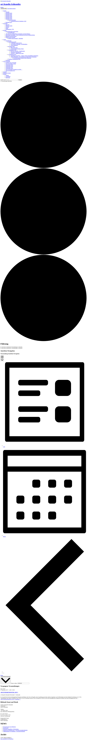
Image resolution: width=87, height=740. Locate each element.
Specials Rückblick (12, 20)
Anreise (7, 75)
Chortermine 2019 (9, 64)
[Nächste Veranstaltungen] (3, 673)
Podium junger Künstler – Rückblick (15, 38)
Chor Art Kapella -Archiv (11, 63)
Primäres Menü (4, 8)
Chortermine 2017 (9, 67)
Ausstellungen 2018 (12, 49)
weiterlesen (11, 699)
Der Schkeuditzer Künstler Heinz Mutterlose (22, 58)
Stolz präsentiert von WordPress (7, 738)
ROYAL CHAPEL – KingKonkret (18, 51)
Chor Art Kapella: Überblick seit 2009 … (14, 69)
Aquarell (5, 71)
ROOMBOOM (11, 32)
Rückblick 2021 (9, 15)
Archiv (2, 737)
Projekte (4, 30)
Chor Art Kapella (6, 61)
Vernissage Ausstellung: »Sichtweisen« (11, 729)
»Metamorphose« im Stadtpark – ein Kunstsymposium (14, 731)
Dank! (7, 28)
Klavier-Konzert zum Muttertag (9, 726)
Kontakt (4, 74)
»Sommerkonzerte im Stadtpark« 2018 (18, 21)
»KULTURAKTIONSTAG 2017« (9, 692)
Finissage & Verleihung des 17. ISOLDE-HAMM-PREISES (15, 730)
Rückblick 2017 (9, 22)
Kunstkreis (8, 60)
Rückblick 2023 (9, 13)
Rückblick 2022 (9, 14)
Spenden (7, 26)
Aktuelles (7, 12)
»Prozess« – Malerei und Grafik (17, 53)
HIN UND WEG (14, 47)
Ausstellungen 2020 (12, 41)
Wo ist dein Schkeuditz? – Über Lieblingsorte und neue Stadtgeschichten (20, 35)
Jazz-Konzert (5, 727)
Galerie (4, 39)
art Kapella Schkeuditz (11, 4)
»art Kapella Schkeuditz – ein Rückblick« (19, 44)
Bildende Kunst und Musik (11, 36)
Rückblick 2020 (9, 16)
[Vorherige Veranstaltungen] (44, 671)
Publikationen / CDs (10, 29)
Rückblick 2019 (9, 17)
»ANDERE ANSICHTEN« (16, 43)
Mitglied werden (9, 25)
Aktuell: (4, 10)
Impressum (8, 77)
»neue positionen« (14, 45)
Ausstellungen (8, 40)
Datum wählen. (14, 683)
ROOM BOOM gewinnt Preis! (12, 31)
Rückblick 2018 (9, 18)
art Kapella (5, 23)
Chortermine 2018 (9, 66)
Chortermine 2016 (9, 68)
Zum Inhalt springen (11, 8)
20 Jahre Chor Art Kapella (11, 62)
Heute (2, 675)
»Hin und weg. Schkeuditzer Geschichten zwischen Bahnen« (18, 33)
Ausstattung (8, 76)
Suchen (2, 7)
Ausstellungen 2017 (12, 54)
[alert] (43, 347)
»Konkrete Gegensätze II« (16, 52)
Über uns (7, 24)
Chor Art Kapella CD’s (10, 70)
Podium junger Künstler (10, 37)
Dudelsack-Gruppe (7, 73)
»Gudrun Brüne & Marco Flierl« (17, 48)
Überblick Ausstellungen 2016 (14, 59)
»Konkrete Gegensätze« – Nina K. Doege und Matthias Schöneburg (24, 55)
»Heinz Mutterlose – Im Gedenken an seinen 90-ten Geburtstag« (24, 56)
